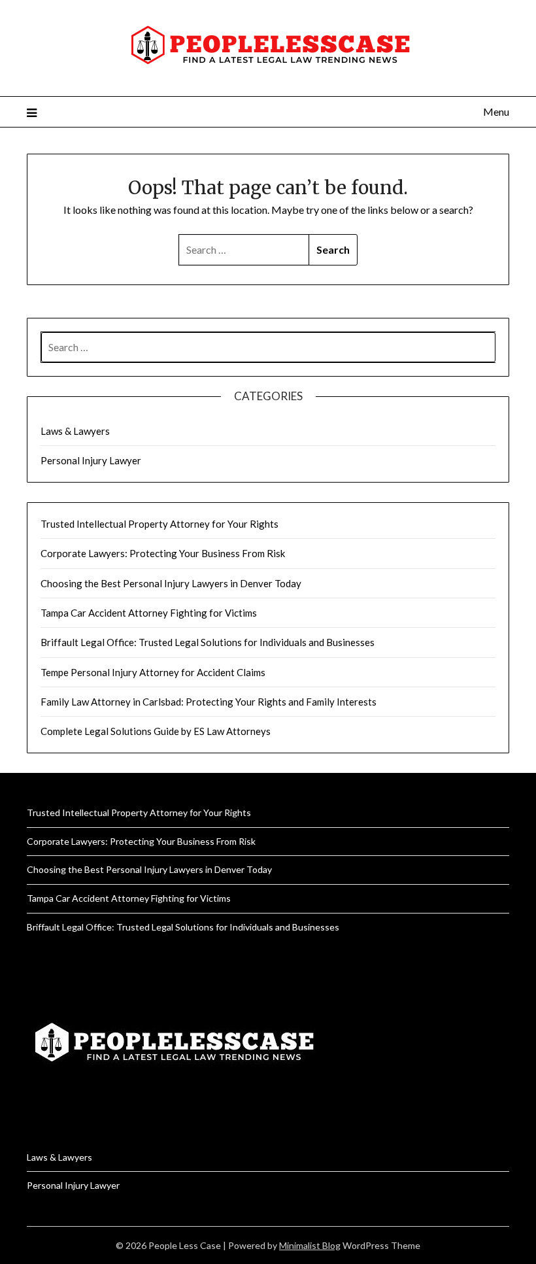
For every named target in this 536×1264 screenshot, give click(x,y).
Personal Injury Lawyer (91, 460)
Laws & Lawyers (75, 431)
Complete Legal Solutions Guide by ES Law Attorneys (156, 731)
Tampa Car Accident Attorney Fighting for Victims (149, 613)
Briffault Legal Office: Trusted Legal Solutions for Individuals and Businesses (208, 642)
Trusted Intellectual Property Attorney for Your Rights (159, 524)
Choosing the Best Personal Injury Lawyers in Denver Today (171, 583)
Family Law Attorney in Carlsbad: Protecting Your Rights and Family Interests (209, 702)
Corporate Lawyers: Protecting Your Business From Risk (163, 553)
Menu (496, 111)
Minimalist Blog (310, 1245)
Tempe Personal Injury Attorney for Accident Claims (153, 672)
